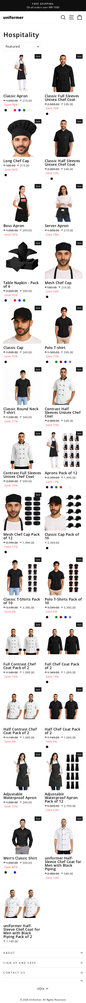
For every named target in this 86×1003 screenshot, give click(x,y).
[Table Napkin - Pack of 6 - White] (10, 300)
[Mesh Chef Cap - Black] (47, 296)
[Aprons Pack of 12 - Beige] (70, 487)
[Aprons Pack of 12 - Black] (47, 487)
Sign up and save (19, 962)
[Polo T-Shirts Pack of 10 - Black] (47, 617)
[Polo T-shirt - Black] (47, 361)
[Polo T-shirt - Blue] (65, 361)
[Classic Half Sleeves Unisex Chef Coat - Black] (51, 178)
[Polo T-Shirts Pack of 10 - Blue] (65, 617)
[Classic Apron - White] (10, 110)
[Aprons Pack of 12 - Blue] (51, 487)
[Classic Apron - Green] (24, 110)
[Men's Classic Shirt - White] (10, 872)
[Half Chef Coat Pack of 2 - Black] (47, 746)
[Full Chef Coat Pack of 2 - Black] (47, 681)
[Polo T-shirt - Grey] (70, 361)
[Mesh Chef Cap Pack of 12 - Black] (5, 552)
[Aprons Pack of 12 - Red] (60, 487)
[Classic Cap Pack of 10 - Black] (47, 548)
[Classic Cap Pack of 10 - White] (51, 548)
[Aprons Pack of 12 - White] (65, 487)
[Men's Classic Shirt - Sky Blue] (14, 872)
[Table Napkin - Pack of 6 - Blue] (19, 300)
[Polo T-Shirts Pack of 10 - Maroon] (60, 617)
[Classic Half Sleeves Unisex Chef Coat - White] (47, 178)
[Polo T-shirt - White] (51, 361)
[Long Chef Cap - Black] (5, 175)
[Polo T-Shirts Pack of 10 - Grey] (70, 617)
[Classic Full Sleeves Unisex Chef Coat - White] (51, 113)
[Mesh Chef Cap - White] (51, 296)
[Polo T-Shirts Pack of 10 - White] (51, 617)
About (9, 952)
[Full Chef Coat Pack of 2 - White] (51, 681)
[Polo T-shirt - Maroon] (60, 361)
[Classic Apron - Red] (14, 110)
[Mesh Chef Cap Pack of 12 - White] (10, 552)
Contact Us (14, 972)
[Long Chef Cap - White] (10, 175)
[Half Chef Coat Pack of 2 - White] (51, 746)
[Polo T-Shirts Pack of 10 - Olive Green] (56, 617)
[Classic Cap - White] (10, 361)
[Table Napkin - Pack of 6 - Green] (24, 300)
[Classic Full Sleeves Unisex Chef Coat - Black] (47, 113)
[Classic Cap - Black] (5, 361)
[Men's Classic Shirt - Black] (5, 872)
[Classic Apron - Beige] (28, 110)
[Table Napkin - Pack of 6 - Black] (5, 300)
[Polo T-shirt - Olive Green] (56, 361)
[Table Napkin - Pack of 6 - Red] (14, 300)
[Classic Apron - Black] (5, 110)
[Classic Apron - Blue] (19, 110)
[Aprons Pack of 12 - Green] (56, 487)
